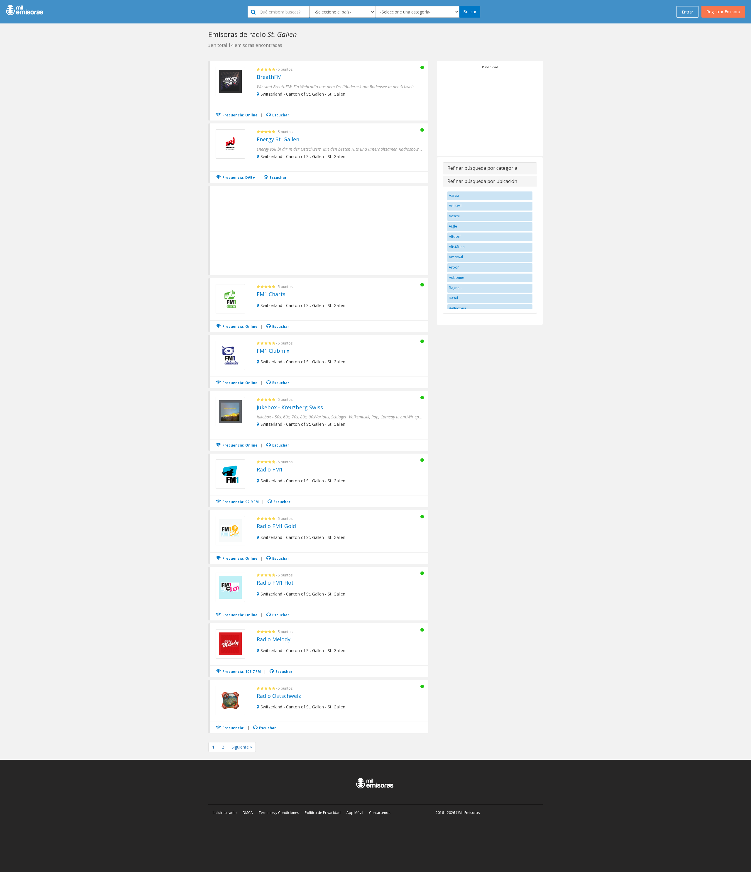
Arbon (454, 267)
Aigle (453, 226)
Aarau (454, 195)
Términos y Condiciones (279, 812)
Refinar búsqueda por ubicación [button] (482, 181)
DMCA (248, 812)
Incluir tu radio (225, 812)
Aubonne (456, 277)
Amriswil (456, 257)
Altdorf (455, 236)
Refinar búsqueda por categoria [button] (482, 168)
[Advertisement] (319, 230)
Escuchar (280, 115)
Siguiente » (241, 747)
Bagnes (455, 287)
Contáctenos (379, 812)
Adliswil (455, 205)
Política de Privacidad (323, 812)
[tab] (490, 168)
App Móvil (354, 812)
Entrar (687, 12)
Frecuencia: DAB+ (238, 177)
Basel (453, 298)
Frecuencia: (232, 727)
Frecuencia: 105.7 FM (241, 671)
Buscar (469, 11)
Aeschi (454, 215)
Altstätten (457, 246)
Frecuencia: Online (239, 115)
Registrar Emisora (723, 11)
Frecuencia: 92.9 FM (240, 501)
